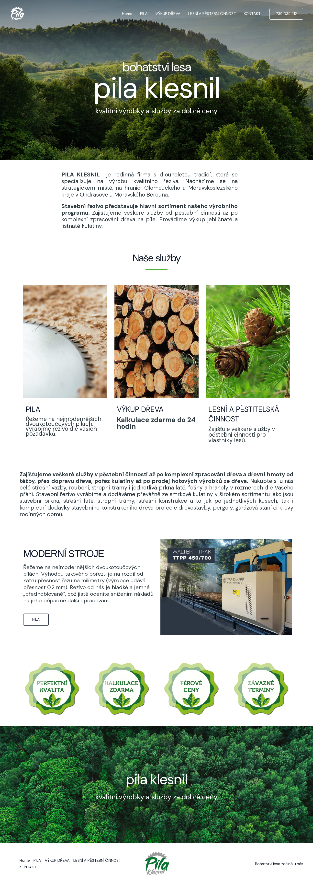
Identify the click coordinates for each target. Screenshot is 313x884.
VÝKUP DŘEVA (168, 13)
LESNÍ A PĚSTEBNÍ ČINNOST (212, 13)
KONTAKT (252, 13)
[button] (286, 14)
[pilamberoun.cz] (17, 13)
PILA (144, 13)
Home (127, 13)
